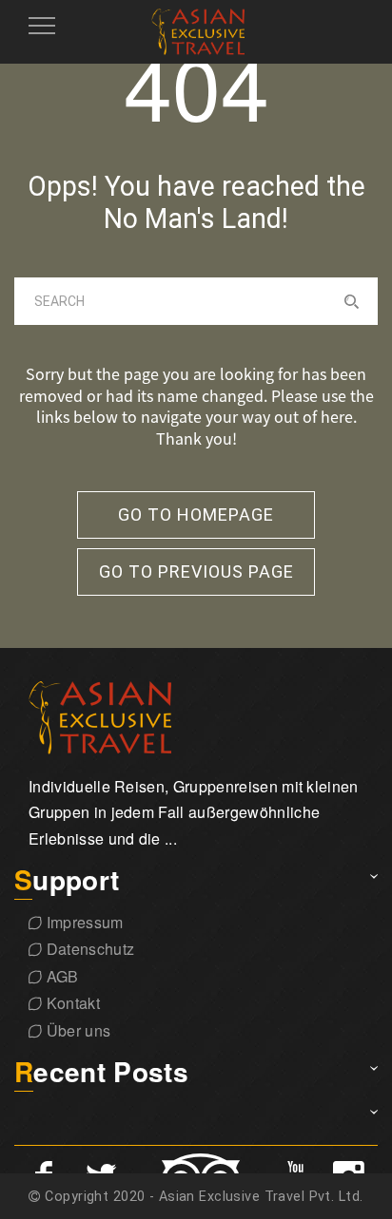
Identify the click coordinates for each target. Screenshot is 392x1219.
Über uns (76, 1030)
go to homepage (196, 514)
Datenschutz (88, 949)
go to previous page (196, 571)
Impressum (82, 922)
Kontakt (71, 1003)
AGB (60, 976)
